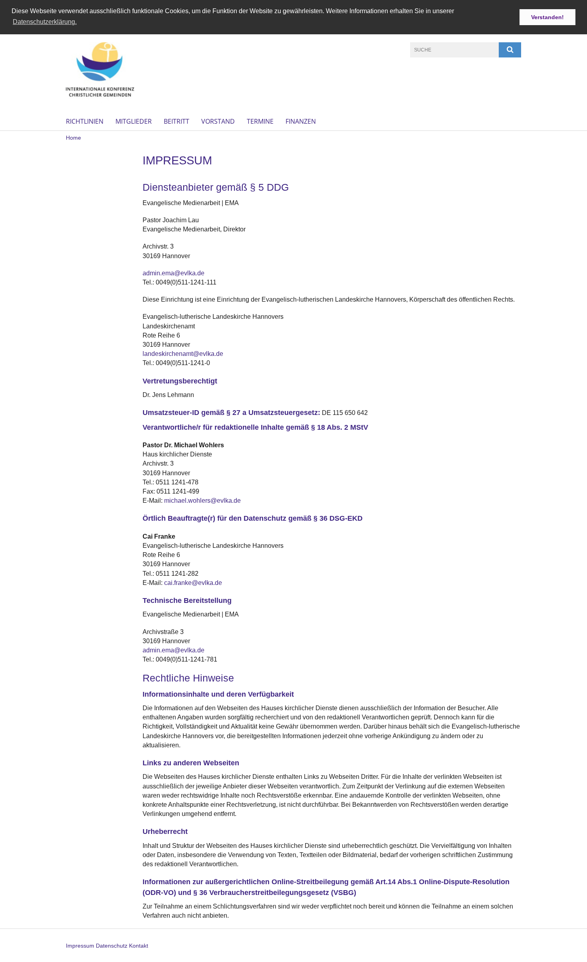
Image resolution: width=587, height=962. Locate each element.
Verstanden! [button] (547, 17)
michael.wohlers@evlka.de (202, 500)
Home (73, 137)
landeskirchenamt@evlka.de (183, 353)
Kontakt (138, 945)
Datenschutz (111, 945)
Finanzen (301, 121)
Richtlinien (84, 121)
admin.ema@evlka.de (173, 273)
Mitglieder (133, 121)
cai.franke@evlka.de (193, 582)
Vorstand (218, 121)
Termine (260, 121)
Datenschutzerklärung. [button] (45, 21)
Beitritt (176, 121)
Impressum (80, 945)
